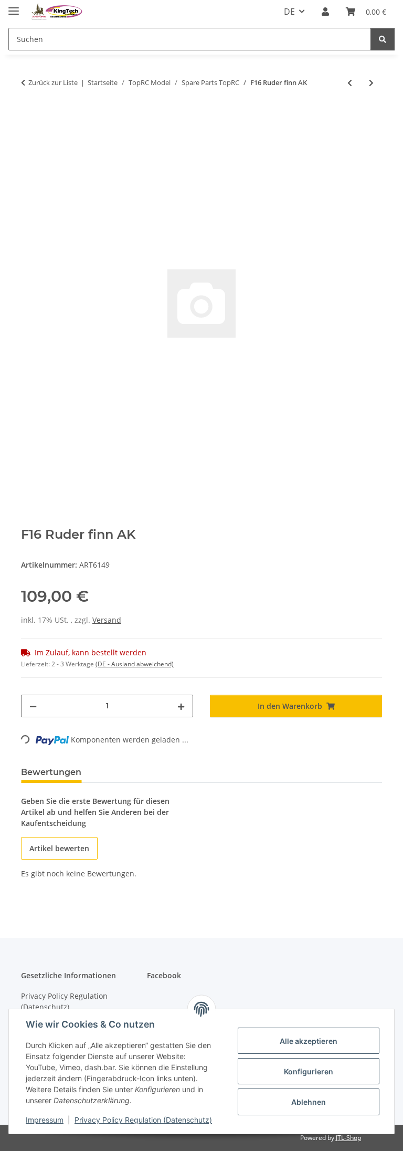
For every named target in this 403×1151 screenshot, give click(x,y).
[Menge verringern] (33, 706)
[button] (325, 11)
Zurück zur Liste (53, 82)
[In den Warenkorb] (29, 117)
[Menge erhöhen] (181, 706)
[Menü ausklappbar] (13, 6)
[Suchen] (382, 39)
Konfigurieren (308, 1071)
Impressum (44, 1119)
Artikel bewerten (59, 848)
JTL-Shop (348, 1137)
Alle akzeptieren (308, 1041)
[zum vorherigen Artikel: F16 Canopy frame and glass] (349, 82)
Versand (106, 620)
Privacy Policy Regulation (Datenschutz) (143, 1119)
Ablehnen (308, 1101)
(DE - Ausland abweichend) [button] (135, 664)
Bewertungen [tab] (51, 772)
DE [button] (289, 11)
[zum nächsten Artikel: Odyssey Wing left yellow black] (371, 82)
